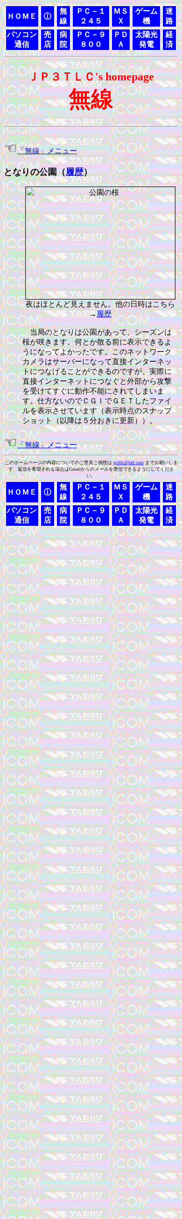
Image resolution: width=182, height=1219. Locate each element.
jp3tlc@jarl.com (128, 462)
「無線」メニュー (47, 151)
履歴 (75, 172)
